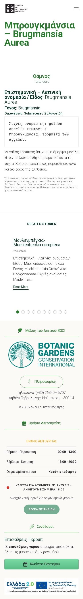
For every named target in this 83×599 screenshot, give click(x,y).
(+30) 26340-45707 (51, 393)
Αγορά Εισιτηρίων (42, 509)
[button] (21, 287)
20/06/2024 (19, 251)
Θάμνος (41, 76)
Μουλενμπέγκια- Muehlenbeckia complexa (36, 242)
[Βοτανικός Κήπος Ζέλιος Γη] (16, 8)
